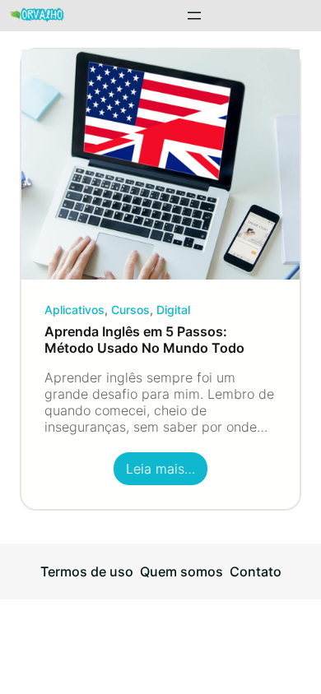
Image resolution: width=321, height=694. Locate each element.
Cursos (130, 310)
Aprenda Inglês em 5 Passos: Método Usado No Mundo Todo (144, 339)
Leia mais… (167, 473)
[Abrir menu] (194, 15)
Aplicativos (74, 310)
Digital (173, 310)
